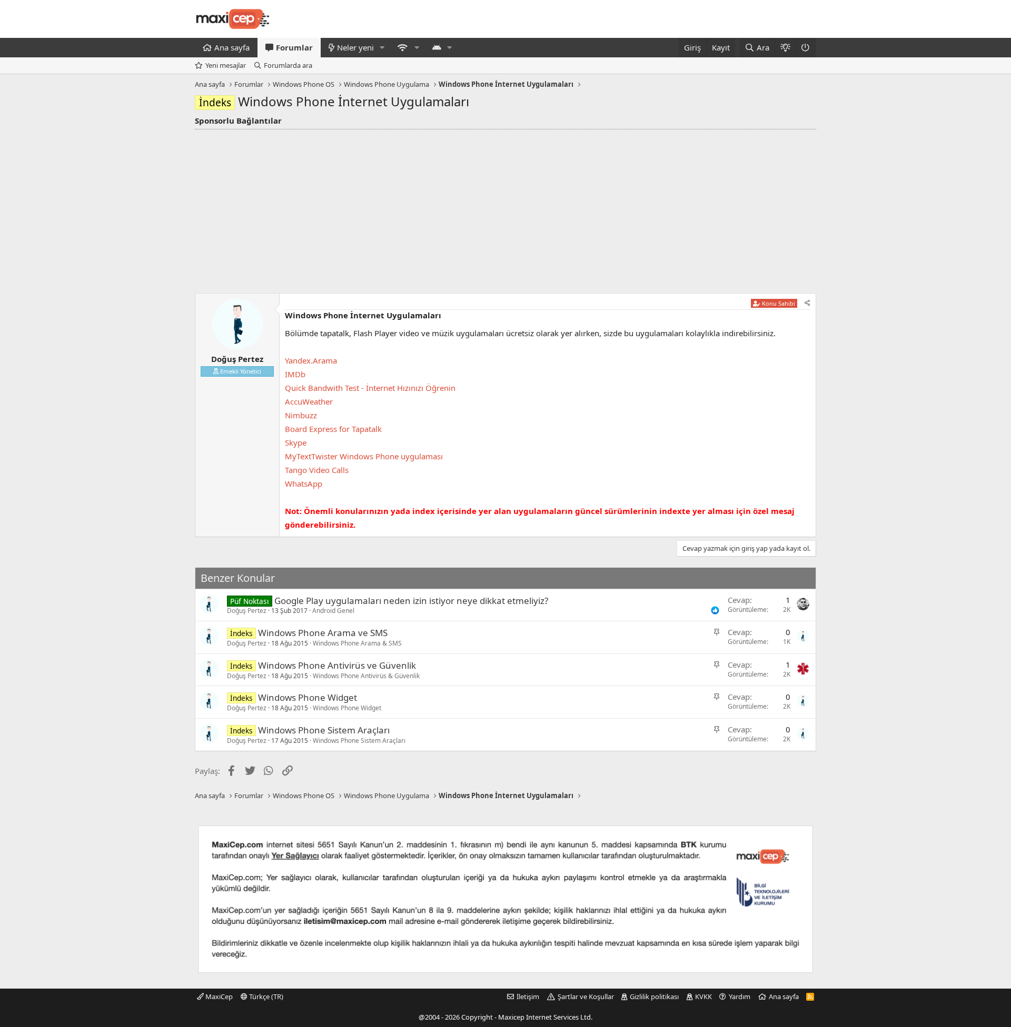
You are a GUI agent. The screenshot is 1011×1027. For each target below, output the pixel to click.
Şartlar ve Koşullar (586, 996)
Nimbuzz (301, 415)
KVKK (703, 996)
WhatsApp (303, 483)
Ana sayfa (232, 47)
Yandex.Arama (311, 360)
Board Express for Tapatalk (333, 429)
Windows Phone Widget (307, 697)
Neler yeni (355, 47)
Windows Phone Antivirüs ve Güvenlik (337, 665)
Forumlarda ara (288, 65)
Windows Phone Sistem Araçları (324, 730)
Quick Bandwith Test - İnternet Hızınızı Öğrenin (370, 387)
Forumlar (294, 47)
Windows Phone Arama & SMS (357, 643)
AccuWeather (309, 401)
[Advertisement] (505, 208)
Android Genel (333, 610)
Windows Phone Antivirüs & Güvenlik (366, 675)
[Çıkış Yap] (806, 47)
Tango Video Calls (317, 470)
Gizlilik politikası (654, 996)
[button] (382, 47)
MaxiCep (218, 996)
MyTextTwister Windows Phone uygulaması (364, 456)
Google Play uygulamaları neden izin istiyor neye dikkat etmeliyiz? (411, 601)
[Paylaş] (807, 303)
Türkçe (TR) (265, 996)
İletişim (528, 996)
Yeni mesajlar (225, 65)
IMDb (295, 374)
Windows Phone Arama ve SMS (323, 633)
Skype (295, 442)
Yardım (739, 996)
